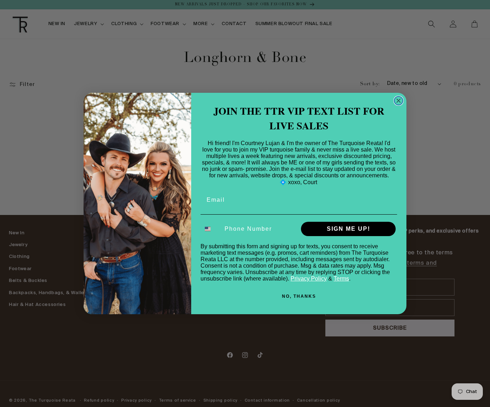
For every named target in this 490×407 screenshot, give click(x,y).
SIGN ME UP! (348, 229)
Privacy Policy (309, 279)
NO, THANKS (299, 296)
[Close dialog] (398, 100)
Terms (341, 279)
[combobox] (211, 229)
